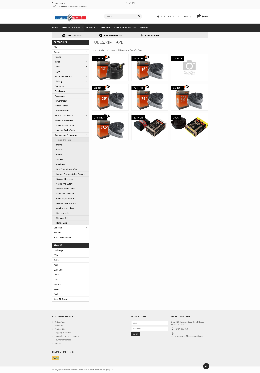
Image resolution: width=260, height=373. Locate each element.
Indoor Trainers (62, 105)
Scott (56, 279)
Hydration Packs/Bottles (65, 130)
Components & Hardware (66, 135)
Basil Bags (58, 250)
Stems (59, 144)
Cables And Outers (64, 184)
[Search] (139, 16)
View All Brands (61, 299)
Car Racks (59, 86)
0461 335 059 (182, 329)
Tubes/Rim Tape (63, 140)
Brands (144, 28)
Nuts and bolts (62, 213)
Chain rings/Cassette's (66, 198)
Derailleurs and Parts (65, 188)
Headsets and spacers (66, 203)
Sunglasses (60, 91)
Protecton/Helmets (63, 76)
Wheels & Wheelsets (64, 120)
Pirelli (56, 265)
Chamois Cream (62, 110)
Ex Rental (91, 28)
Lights (57, 71)
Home (55, 28)
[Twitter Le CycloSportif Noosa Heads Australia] (129, 3)
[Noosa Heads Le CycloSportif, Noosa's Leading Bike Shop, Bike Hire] (70, 16)
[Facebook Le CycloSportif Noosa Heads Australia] (126, 3)
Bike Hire (105, 28)
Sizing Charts (60, 322)
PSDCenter (90, 370)
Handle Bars (61, 223)
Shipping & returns (63, 332)
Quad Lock (58, 269)
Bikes (65, 28)
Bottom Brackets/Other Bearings (70, 174)
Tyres (57, 61)
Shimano (57, 284)
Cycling (76, 28)
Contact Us (60, 329)
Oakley (57, 260)
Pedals (58, 57)
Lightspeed (109, 370)
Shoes (57, 66)
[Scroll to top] (206, 366)
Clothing (58, 81)
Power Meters (61, 101)
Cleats (59, 149)
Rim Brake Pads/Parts (66, 193)
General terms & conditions (67, 336)
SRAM (56, 289)
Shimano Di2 (62, 218)
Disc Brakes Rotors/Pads (67, 169)
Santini (56, 274)
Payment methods (63, 339)
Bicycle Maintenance (64, 115)
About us (59, 325)
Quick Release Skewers (66, 208)
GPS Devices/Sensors (64, 125)
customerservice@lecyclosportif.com (187, 336)
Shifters (59, 159)
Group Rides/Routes (125, 28)
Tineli (56, 294)
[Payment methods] (55, 358)
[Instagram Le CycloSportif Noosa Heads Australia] (133, 3)
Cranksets (60, 164)
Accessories (60, 96)
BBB (56, 255)
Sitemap (58, 343)
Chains (59, 154)
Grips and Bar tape (64, 179)
